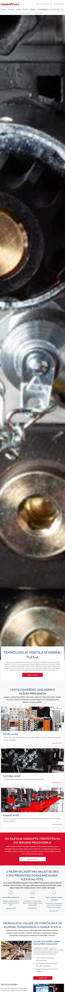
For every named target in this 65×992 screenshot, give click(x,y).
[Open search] (51, 9)
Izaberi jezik (40, 4)
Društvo (3, 9)
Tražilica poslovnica (59, 4)
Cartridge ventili (11, 776)
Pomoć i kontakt (49, 4)
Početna (3, 13)
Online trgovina (42, 9)
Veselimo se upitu (32, 859)
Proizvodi (11, 9)
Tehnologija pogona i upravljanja (23, 13)
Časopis (32, 9)
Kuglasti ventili (11, 815)
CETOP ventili (10, 734)
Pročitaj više (43, 978)
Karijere (25, 9)
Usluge (18, 9)
